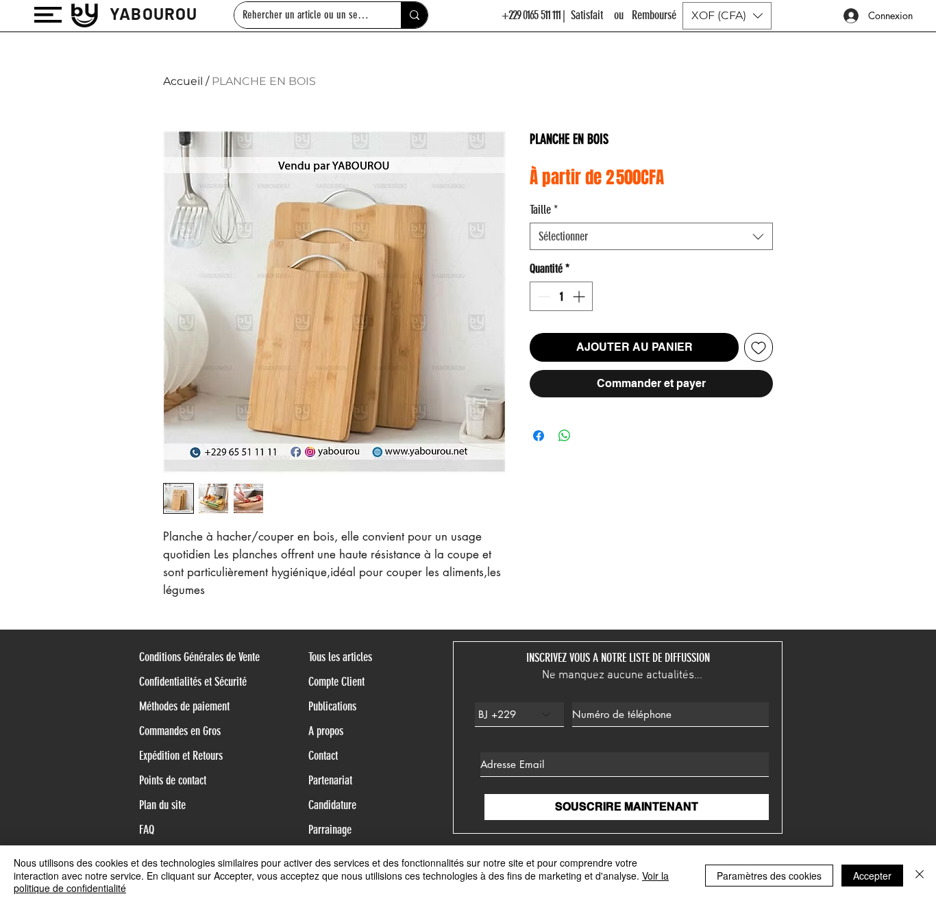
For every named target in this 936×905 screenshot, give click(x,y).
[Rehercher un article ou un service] (414, 15)
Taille (544, 209)
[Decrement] (542, 296)
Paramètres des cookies (769, 875)
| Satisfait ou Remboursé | (624, 15)
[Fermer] (919, 875)
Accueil (183, 81)
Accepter (872, 875)
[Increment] (580, 296)
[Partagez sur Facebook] (538, 435)
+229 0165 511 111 (531, 15)
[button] (48, 15)
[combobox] (651, 236)
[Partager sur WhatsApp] (564, 435)
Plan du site (162, 805)
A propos (325, 731)
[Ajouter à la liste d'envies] (758, 347)
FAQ (146, 829)
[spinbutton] (561, 296)
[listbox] (727, 15)
